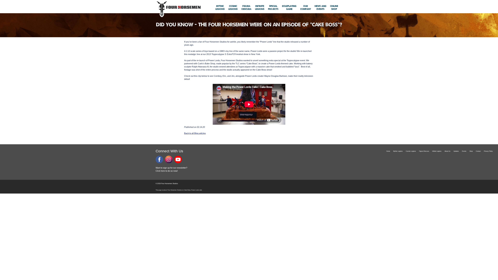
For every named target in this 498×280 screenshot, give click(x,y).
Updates (456, 151)
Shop (334, 7)
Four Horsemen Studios (178, 9)
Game (289, 7)
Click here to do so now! (167, 171)
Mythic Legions (398, 151)
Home (388, 151)
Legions (220, 7)
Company (305, 7)
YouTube (178, 159)
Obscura (246, 7)
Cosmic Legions (411, 151)
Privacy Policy (488, 151)
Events (320, 7)
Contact (478, 151)
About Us (447, 151)
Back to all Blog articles (195, 133)
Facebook (159, 159)
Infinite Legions (436, 151)
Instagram (168, 159)
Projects (273, 7)
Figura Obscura (424, 151)
